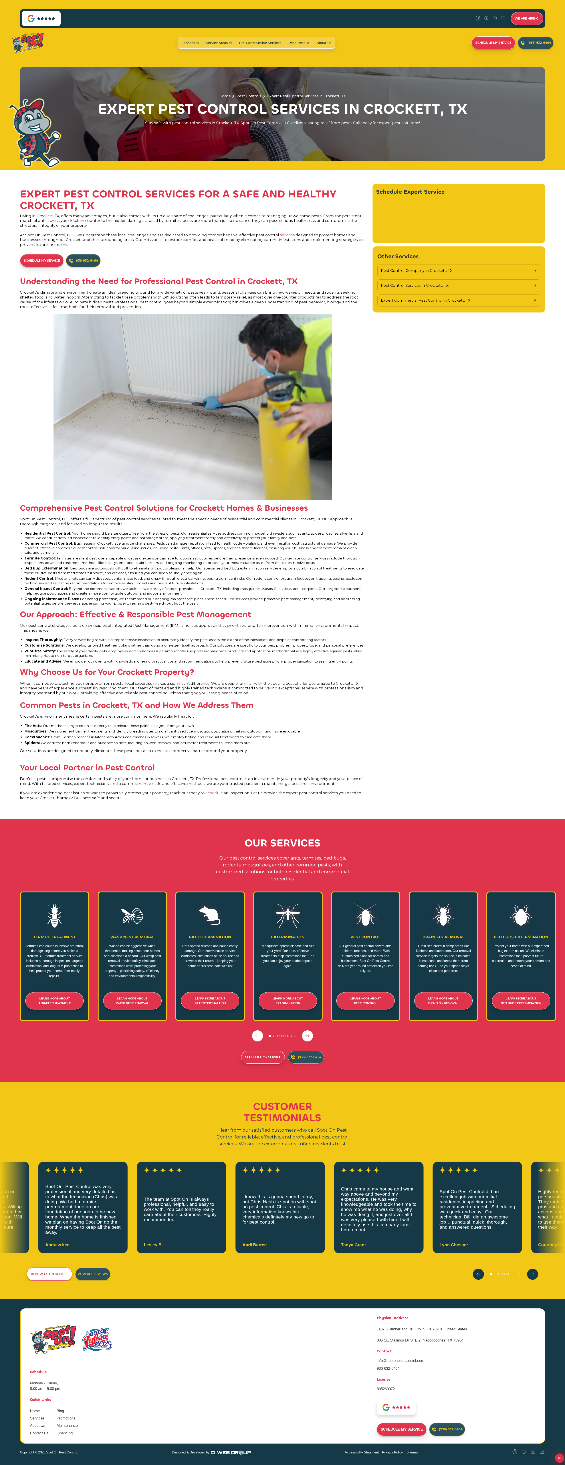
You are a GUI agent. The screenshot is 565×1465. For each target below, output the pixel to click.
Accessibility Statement (362, 1452)
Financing (65, 1433)
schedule (215, 793)
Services (37, 1418)
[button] (190, 42)
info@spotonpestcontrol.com (400, 1361)
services (288, 235)
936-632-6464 (388, 1368)
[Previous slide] (257, 1035)
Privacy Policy (392, 1452)
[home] (27, 42)
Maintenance (67, 1425)
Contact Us (39, 1433)
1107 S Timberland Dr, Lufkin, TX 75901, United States (422, 1329)
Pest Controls (248, 96)
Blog (60, 1411)
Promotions (66, 1418)
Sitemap (412, 1452)
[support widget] (559, 1458)
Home (225, 96)
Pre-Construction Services (260, 43)
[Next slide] (307, 1035)
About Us (324, 43)
